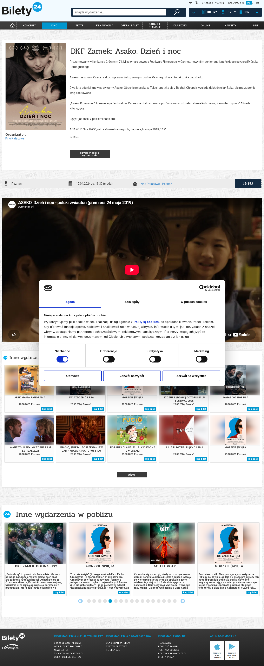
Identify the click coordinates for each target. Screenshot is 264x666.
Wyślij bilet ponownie (68, 646)
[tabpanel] (35, 559)
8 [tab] (127, 601)
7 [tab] (121, 601)
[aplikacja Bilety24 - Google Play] (232, 659)
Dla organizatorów (118, 643)
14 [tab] (159, 601)
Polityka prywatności (172, 653)
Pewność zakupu (168, 646)
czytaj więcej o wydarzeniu (89, 154)
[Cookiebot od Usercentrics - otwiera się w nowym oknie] (202, 288)
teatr (79, 25)
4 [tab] (105, 601)
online (205, 25)
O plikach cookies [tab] (194, 301)
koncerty (29, 25)
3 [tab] (100, 601)
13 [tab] (153, 601)
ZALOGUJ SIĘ (235, 2)
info (248, 183)
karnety (230, 25)
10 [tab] (137, 601)
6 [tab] (116, 601)
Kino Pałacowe (15, 138)
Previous (80, 601)
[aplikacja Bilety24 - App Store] (217, 659)
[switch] (109, 359)
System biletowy (116, 646)
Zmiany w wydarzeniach (69, 653)
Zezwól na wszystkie (191, 376)
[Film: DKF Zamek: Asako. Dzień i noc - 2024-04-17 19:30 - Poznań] (35, 87)
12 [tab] (148, 601)
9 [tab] (132, 601)
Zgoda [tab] (70, 301)
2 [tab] (94, 601)
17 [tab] (175, 601)
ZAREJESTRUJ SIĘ (213, 2)
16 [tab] (169, 601)
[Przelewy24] (10, 650)
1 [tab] (89, 601)
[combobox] (119, 12)
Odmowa (72, 376)
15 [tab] (164, 601)
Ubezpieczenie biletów (67, 657)
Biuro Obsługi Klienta (67, 643)
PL (248, 2)
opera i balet (130, 25)
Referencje (113, 650)
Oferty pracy (166, 657)
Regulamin (164, 643)
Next (182, 601)
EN (257, 2)
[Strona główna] (22, 15)
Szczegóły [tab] (132, 301)
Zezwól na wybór (132, 376)
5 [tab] (110, 601)
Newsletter (61, 650)
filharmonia (104, 25)
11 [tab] (143, 601)
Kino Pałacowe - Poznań (156, 183)
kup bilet (47, 409)
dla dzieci (180, 25)
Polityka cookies (168, 650)
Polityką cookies (146, 322)
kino (54, 25)
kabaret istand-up (155, 25)
